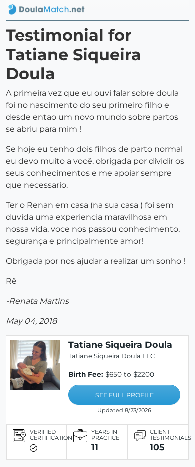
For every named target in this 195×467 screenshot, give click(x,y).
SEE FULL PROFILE (125, 395)
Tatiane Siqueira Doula (120, 344)
